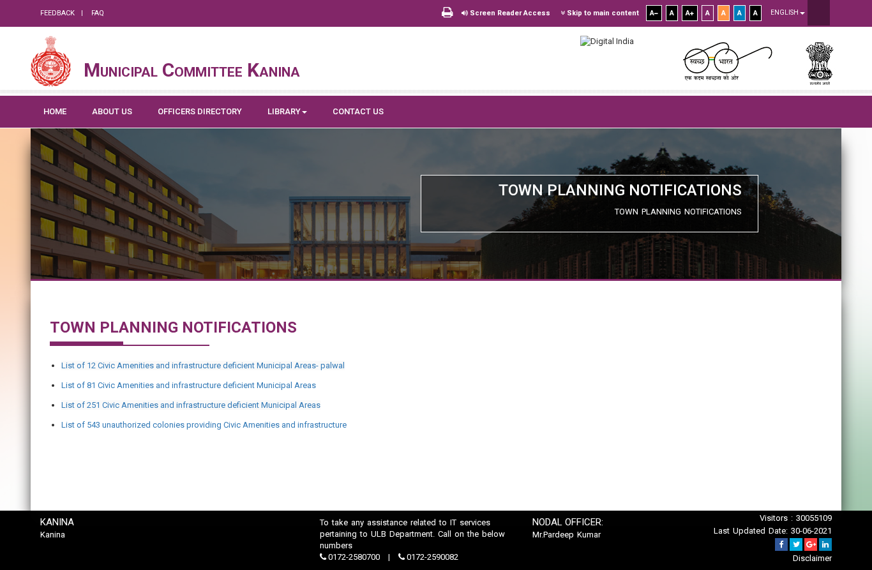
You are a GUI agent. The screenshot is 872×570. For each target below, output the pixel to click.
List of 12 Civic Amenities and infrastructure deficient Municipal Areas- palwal (203, 365)
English (785, 12)
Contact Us (358, 111)
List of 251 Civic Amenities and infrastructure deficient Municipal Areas (190, 405)
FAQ (96, 13)
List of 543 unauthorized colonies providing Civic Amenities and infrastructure (204, 425)
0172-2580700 (354, 557)
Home (54, 111)
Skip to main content (602, 13)
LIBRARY (284, 111)
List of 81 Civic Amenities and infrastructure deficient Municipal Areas (188, 385)
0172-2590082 (431, 557)
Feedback (57, 13)
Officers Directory (200, 111)
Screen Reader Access (509, 13)
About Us (112, 111)
